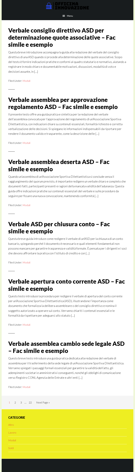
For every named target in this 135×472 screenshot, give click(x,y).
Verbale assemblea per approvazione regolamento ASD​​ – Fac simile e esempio (63, 103)
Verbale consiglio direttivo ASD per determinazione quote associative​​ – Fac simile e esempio (62, 37)
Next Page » (43, 403)
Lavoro (12, 432)
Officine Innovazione (67, 6)
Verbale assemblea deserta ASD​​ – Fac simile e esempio (58, 165)
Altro (11, 424)
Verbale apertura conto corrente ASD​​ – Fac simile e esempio (66, 285)
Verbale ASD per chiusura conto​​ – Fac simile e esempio (59, 227)
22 (31, 402)
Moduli (26, 80)
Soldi (11, 448)
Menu (70, 15)
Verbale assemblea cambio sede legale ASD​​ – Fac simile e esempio (66, 347)
